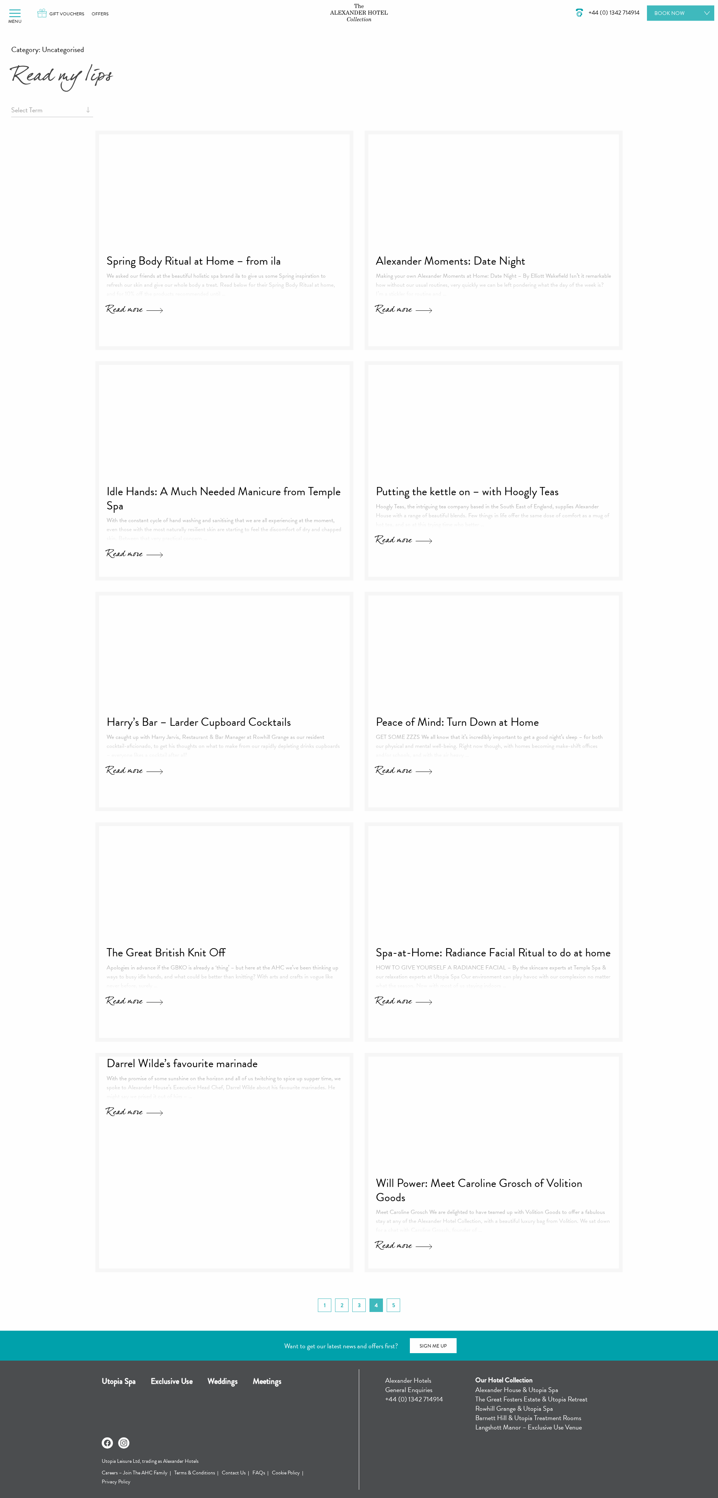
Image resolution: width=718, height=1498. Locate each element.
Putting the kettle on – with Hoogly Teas (467, 491)
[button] (15, 13)
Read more (124, 311)
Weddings (223, 1381)
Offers (100, 13)
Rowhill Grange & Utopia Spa (514, 1408)
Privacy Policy (116, 1482)
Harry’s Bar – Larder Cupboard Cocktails (199, 722)
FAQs (258, 1473)
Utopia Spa (119, 1381)
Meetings (267, 1381)
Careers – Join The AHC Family (135, 1473)
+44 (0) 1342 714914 (414, 1399)
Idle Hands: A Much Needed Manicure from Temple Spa (224, 498)
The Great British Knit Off (166, 952)
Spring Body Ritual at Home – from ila (194, 261)
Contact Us (234, 1473)
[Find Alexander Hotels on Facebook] (107, 1443)
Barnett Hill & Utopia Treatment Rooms (528, 1417)
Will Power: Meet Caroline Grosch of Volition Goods (479, 1190)
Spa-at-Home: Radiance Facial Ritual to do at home (493, 952)
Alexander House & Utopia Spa (516, 1389)
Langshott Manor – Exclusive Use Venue (528, 1427)
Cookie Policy (286, 1473)
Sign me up (433, 1346)
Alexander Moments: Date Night (450, 261)
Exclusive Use (172, 1381)
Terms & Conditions (194, 1473)
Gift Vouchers (66, 13)
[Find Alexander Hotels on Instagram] (123, 1443)
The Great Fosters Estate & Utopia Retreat (531, 1399)
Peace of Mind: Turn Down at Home (457, 722)
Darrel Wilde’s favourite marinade (182, 1063)
